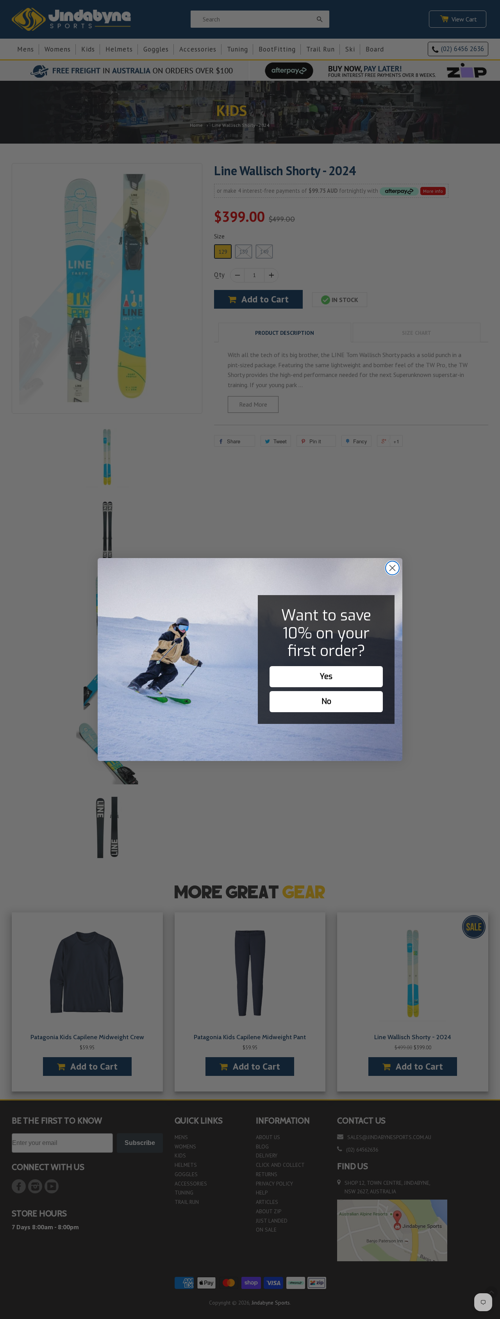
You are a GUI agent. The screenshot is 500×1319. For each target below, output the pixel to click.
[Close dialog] (392, 568)
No (326, 701)
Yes (326, 676)
